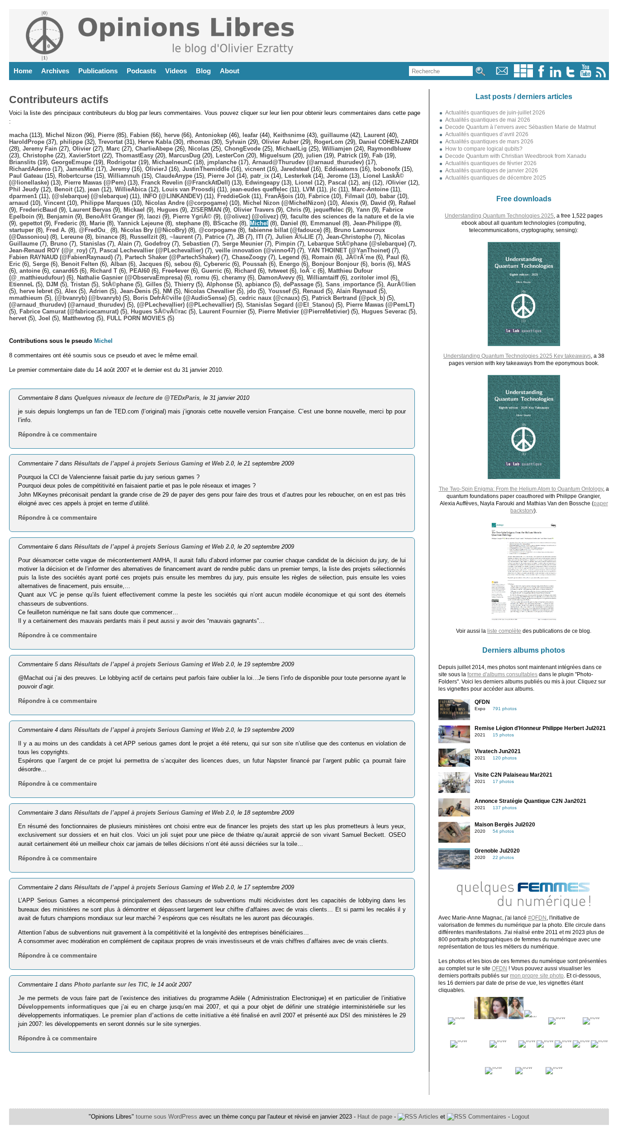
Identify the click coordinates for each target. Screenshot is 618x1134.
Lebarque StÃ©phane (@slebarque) (357, 243)
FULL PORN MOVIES (136, 318)
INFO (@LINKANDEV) (172, 196)
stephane (188, 223)
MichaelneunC (172, 162)
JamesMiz (80, 169)
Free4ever (175, 270)
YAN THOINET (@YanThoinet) (349, 250)
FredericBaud (38, 209)
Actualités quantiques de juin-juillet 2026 (495, 112)
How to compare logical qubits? (484, 149)
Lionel (304, 182)
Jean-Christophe (349, 236)
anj (366, 182)
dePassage (298, 284)
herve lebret (35, 291)
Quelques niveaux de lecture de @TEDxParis (137, 397)
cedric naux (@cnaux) (269, 297)
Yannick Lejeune (140, 223)
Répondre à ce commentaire (57, 434)
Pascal (337, 182)
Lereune (72, 236)
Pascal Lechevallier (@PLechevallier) (151, 250)
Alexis (349, 202)
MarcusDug (184, 155)
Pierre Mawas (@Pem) (95, 182)
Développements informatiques (62, 1006)
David (378, 202)
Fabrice (319, 196)
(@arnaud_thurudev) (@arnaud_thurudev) (67, 304)
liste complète (504, 631)
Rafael (407, 202)
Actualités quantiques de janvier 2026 (491, 170)
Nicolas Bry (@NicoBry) (153, 230)
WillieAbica (131, 189)
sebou (182, 264)
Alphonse (219, 284)
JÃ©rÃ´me (360, 257)
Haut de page (374, 1116)
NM (167, 291)
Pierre (106, 135)
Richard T (103, 270)
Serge (41, 264)
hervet (17, 318)
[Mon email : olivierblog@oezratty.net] (502, 75)
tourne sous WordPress (167, 1116)
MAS (404, 264)
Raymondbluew (389, 148)
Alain (125, 243)
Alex (71, 291)
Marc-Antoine (370, 189)
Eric (14, 264)
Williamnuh (124, 175)
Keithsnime (289, 135)
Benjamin (60, 216)
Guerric (211, 270)
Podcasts (141, 71)
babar (387, 196)
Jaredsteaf (294, 169)
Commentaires (486, 1116)
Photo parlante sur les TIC (110, 984)
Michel (259, 223)
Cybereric (217, 264)
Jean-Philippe (372, 223)
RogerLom (328, 141)
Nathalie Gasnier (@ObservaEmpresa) (129, 277)
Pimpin (285, 243)
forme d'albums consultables (502, 674)
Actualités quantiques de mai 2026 (487, 120)
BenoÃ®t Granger (110, 216)
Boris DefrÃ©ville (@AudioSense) (180, 297)
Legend (289, 257)
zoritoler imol (370, 277)
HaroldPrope (26, 141)
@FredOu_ (94, 230)
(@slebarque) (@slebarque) (90, 196)
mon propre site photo (537, 975)
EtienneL (21, 284)
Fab (377, 155)
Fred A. (56, 230)
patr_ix (259, 175)
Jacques (150, 264)
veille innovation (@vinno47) (255, 250)
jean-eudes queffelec (259, 189)
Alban (118, 264)
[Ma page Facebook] (541, 75)
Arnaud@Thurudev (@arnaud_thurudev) (308, 162)
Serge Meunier (242, 243)
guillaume (334, 135)
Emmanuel (325, 223)
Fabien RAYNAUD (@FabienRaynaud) (61, 257)
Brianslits (22, 162)
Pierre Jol (221, 175)
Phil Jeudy (24, 189)
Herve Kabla (154, 141)
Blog (203, 71)
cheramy (234, 277)
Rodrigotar (122, 162)
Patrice (214, 236)
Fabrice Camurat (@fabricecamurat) (69, 311)
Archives (55, 71)
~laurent (181, 236)
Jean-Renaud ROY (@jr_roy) (48, 250)
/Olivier (396, 182)
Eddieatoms (341, 169)
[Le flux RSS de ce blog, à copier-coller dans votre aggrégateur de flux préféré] (601, 75)
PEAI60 (139, 270)
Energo (289, 264)
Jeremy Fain (40, 148)
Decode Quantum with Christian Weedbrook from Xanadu (515, 156)
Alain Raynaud (356, 291)
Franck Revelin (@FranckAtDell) (185, 182)
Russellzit (143, 236)
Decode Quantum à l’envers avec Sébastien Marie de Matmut (520, 127)
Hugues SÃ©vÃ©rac (159, 311)
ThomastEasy (134, 155)
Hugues (167, 209)
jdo (251, 291)
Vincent (54, 202)
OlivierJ (156, 169)
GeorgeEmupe (71, 162)
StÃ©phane (117, 284)
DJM (52, 284)
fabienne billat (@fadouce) (285, 230)
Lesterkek (298, 175)
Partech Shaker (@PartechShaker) (172, 257)
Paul (392, 257)
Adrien (98, 291)
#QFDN (537, 917)
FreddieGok (233, 196)
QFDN (499, 968)
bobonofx (386, 169)
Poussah (254, 264)
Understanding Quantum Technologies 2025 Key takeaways (517, 356)
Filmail (354, 196)
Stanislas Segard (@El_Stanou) (290, 304)
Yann (363, 209)
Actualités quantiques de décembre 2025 (495, 177)
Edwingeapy (262, 182)
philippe (71, 141)
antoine (29, 270)
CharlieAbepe (154, 148)
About (229, 71)
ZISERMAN (205, 209)
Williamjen (337, 148)
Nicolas (198, 148)
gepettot (30, 223)
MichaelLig (291, 148)
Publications (98, 71)
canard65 (65, 270)
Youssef (279, 291)
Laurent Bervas (90, 209)
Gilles (154, 284)
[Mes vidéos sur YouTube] (586, 75)
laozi (154, 216)
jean (94, 189)
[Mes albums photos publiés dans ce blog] (523, 75)
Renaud (313, 291)
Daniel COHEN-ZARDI (388, 141)
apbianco (258, 284)
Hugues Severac (384, 311)
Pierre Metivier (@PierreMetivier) (303, 311)
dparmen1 (23, 196)
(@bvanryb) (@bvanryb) (88, 297)
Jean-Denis (135, 291)
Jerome (337, 175)
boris (378, 264)
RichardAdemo (30, 169)
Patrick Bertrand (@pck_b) (348, 297)
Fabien (139, 135)
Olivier (81, 148)
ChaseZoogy (249, 257)
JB (240, 236)
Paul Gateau (26, 175)
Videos (176, 71)
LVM (309, 189)
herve (172, 135)
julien (314, 155)
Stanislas (92, 243)
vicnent (255, 169)
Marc (113, 148)
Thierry (184, 284)
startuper (21, 230)
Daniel (289, 223)
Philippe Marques (105, 202)
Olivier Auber (280, 141)
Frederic (65, 223)
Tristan (80, 284)
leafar (250, 135)
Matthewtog (78, 318)
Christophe (38, 155)
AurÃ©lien (401, 284)
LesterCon (230, 155)
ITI (259, 236)
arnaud (19, 202)
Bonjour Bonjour (335, 264)
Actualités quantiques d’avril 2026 (486, 134)
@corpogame (217, 230)
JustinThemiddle (205, 169)
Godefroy (157, 243)
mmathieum (26, 297)
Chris (293, 209)
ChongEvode (242, 148)
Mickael (134, 209)
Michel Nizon (64, 135)
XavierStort (84, 155)
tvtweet (278, 270)
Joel (44, 318)
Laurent (374, 135)
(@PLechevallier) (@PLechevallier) (185, 304)
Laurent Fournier (222, 311)
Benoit (63, 189)
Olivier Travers (253, 209)
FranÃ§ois (279, 196)
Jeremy (119, 169)
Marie (97, 223)
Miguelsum (275, 155)
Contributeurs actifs (59, 99)
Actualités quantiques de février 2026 (491, 163)
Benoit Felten (79, 264)
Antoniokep (211, 135)
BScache (225, 223)
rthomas (198, 141)
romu (202, 277)
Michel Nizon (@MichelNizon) (284, 202)
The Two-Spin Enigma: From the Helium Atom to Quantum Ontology (521, 489)
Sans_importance (350, 284)
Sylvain (235, 141)
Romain (322, 257)
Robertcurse (75, 175)
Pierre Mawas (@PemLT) (380, 304)
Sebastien (196, 243)
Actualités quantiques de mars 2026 (489, 141)
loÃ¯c (308, 270)
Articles (427, 1116)
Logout (520, 1116)
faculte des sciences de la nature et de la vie (352, 216)
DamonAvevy (276, 277)
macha (18, 135)
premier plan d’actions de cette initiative (167, 1015)
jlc (333, 189)
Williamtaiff (322, 277)
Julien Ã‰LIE (295, 236)
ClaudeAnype (173, 175)
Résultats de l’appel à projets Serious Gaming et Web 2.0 (154, 463)
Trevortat (110, 141)
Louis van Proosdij (188, 189)
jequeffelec (329, 209)
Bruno (58, 243)
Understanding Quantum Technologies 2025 (499, 215)
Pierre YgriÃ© (192, 216)
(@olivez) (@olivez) (251, 216)
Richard (245, 270)
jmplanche (222, 162)
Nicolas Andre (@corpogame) (186, 202)
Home (23, 71)
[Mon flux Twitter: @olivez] (570, 75)
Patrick (347, 155)
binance (106, 236)
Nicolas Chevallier (209, 291)
